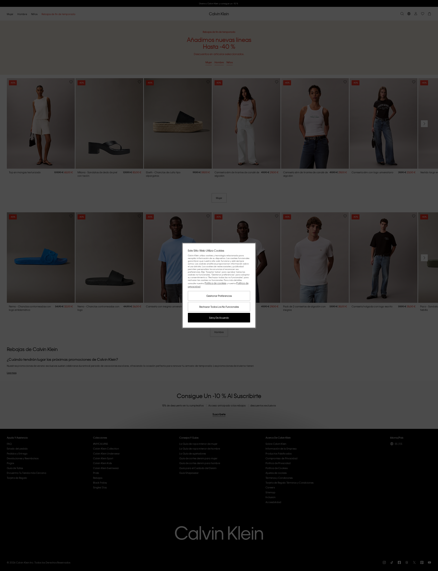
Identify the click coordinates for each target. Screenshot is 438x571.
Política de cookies (215, 283)
